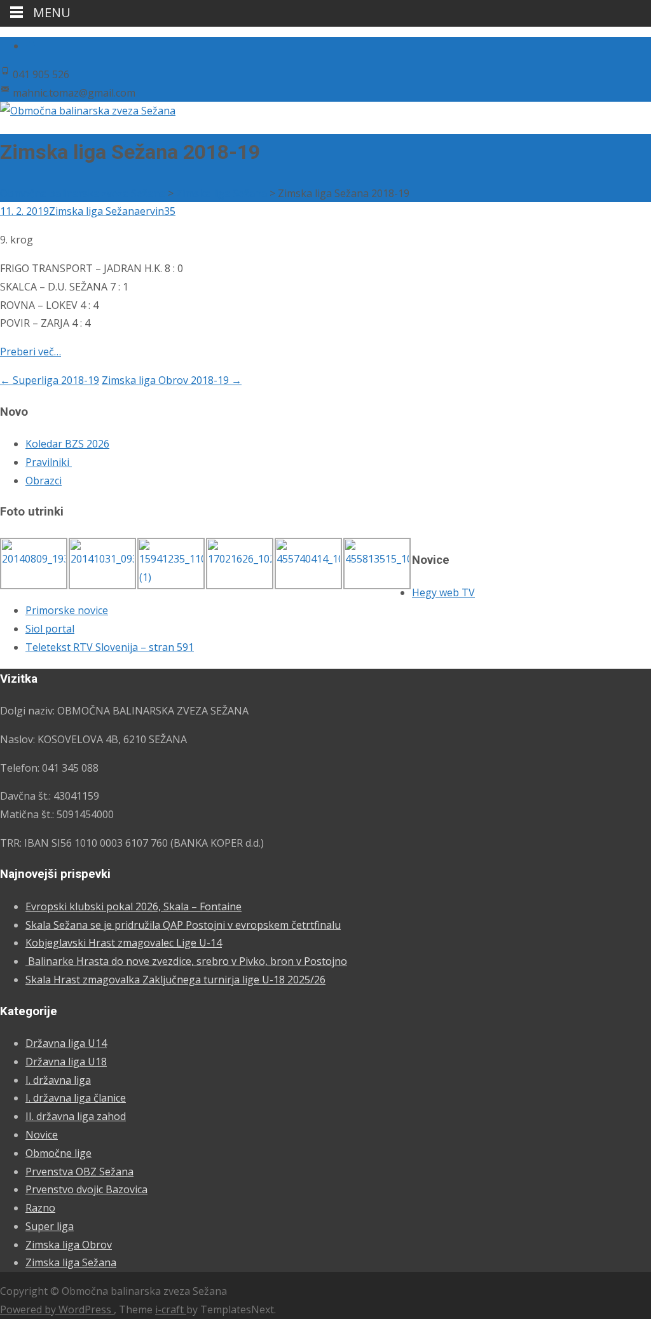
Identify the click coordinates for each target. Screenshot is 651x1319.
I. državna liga (58, 1080)
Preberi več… (30, 352)
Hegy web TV (443, 592)
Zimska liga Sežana (94, 211)
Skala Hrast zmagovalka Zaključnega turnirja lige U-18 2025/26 (175, 980)
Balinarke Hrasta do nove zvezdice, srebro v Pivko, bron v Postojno (186, 961)
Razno (40, 1208)
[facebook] (30, 46)
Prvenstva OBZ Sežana (79, 1172)
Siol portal (49, 629)
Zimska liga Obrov (68, 1245)
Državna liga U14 (66, 1043)
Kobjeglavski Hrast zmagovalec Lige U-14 (123, 943)
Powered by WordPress (57, 1309)
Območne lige (58, 1153)
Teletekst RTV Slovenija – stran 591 (109, 647)
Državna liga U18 (66, 1062)
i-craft (170, 1309)
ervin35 (157, 211)
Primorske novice (66, 610)
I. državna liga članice (75, 1098)
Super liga (49, 1226)
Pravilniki (48, 462)
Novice (41, 1135)
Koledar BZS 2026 (67, 444)
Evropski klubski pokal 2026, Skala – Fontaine (133, 906)
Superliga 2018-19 (49, 380)
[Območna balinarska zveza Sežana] (87, 111)
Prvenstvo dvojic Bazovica (86, 1189)
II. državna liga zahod (75, 1116)
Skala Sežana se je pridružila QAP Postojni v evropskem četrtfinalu (183, 925)
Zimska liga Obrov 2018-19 (172, 380)
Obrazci (43, 481)
